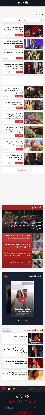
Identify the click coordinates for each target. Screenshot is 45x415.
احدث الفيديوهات (24, 329)
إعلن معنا (22, 413)
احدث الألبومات (35, 276)
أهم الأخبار (35, 207)
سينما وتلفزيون (19, 34)
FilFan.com (36, 408)
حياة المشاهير (19, 58)
